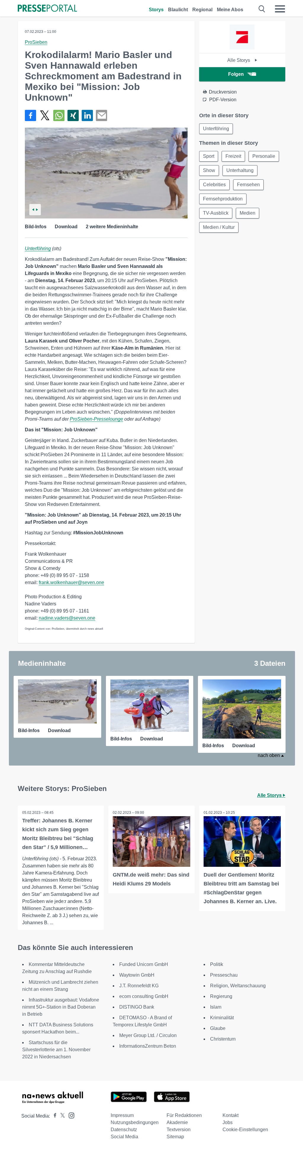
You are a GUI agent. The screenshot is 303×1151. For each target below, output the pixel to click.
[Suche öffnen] (262, 9)
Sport (208, 156)
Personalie (263, 156)
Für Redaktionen (184, 1115)
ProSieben (36, 42)
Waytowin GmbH (136, 975)
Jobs (228, 1122)
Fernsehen (248, 184)
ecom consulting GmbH (143, 996)
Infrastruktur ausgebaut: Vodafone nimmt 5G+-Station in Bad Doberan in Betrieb (60, 1007)
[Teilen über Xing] (73, 115)
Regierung (221, 996)
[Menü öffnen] (280, 9)
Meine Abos (230, 9)
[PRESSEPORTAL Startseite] (47, 9)
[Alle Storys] (242, 47)
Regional (202, 9)
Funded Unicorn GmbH (143, 964)
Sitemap (175, 1136)
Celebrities (214, 184)
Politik (216, 964)
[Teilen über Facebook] (30, 115)
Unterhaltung (240, 170)
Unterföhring (38, 248)
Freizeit (233, 156)
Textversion (179, 1129)
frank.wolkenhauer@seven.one (71, 582)
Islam (215, 1006)
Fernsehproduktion (223, 198)
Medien (247, 213)
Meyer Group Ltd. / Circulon (148, 1035)
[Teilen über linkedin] (87, 115)
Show (209, 170)
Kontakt (230, 1115)
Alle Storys (239, 60)
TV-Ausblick (215, 213)
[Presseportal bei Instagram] (69, 1115)
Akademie (177, 1122)
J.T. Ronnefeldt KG (139, 985)
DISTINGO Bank (136, 1006)
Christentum (223, 1038)
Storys (156, 9)
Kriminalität (222, 1017)
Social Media (124, 1136)
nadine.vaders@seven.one (67, 617)
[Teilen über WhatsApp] (59, 115)
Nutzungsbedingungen (135, 1122)
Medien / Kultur (219, 227)
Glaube (217, 1028)
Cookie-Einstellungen (245, 1129)
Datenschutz (124, 1129)
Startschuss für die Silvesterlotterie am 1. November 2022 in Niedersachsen (56, 1049)
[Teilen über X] (44, 115)
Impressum (122, 1115)
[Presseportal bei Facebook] (53, 1115)
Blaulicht (178, 9)
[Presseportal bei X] (61, 1115)
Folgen (236, 74)
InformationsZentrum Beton (147, 1046)
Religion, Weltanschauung (238, 985)
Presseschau (224, 975)
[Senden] (101, 115)
